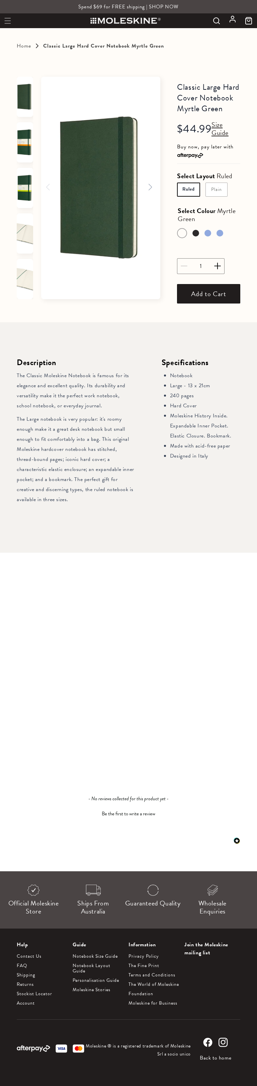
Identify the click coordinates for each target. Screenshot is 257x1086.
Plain (216, 189)
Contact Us (29, 956)
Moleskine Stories (91, 990)
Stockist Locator (34, 994)
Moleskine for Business (152, 1003)
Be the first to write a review (128, 813)
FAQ (22, 965)
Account (26, 1003)
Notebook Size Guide (95, 956)
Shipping (26, 975)
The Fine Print (143, 965)
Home (24, 46)
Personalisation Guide (96, 980)
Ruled (188, 189)
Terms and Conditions (151, 975)
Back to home (215, 1058)
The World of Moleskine (153, 984)
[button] (7, 20)
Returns (25, 984)
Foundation (140, 994)
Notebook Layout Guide (91, 968)
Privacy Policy (143, 956)
